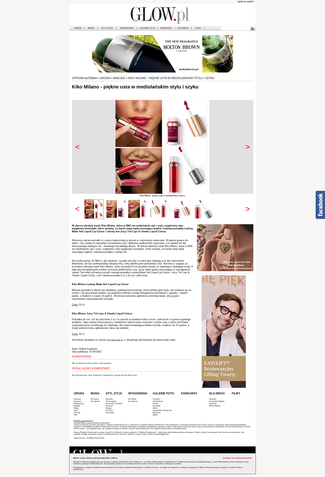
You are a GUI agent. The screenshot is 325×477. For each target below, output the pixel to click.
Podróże (156, 399)
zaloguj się (118, 375)
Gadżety (212, 403)
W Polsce (95, 399)
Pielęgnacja (79, 403)
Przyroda (156, 406)
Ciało (76, 410)
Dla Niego (183, 28)
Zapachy (77, 401)
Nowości (77, 399)
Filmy (198, 28)
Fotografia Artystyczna (162, 410)
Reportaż (157, 412)
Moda (91, 28)
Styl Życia (107, 28)
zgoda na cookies (246, 1)
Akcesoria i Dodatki (114, 403)
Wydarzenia (127, 28)
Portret (156, 403)
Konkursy (166, 28)
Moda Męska (214, 406)
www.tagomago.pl (114, 340)
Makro (155, 415)
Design (109, 408)
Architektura (158, 401)
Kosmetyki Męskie (217, 401)
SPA (75, 415)
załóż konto (132, 375)
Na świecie (95, 401)
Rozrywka (110, 412)
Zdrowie (77, 412)
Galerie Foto (147, 28)
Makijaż (119, 78)
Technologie (111, 401)
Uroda (78, 28)
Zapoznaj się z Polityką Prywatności (89, 438)
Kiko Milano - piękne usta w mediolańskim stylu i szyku (171, 78)
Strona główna (84, 78)
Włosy (76, 408)
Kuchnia (109, 410)
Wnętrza (109, 406)
